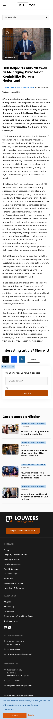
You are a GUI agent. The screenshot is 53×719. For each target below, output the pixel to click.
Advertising (9, 606)
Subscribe (26, 393)
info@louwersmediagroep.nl (19, 654)
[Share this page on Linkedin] (22, 359)
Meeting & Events (12, 559)
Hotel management (13, 564)
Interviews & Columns (14, 588)
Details (30, 715)
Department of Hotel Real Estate (18, 616)
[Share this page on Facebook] (14, 359)
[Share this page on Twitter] (5, 359)
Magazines (8, 602)
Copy (33, 359)
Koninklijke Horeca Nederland (18, 87)
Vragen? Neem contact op (21, 530)
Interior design (10, 574)
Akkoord (15, 715)
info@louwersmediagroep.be (20, 685)
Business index (11, 621)
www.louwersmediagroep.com (20, 695)
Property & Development (15, 555)
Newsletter (9, 611)
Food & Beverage (11, 569)
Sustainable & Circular (13, 583)
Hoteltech (8, 578)
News (6, 550)
